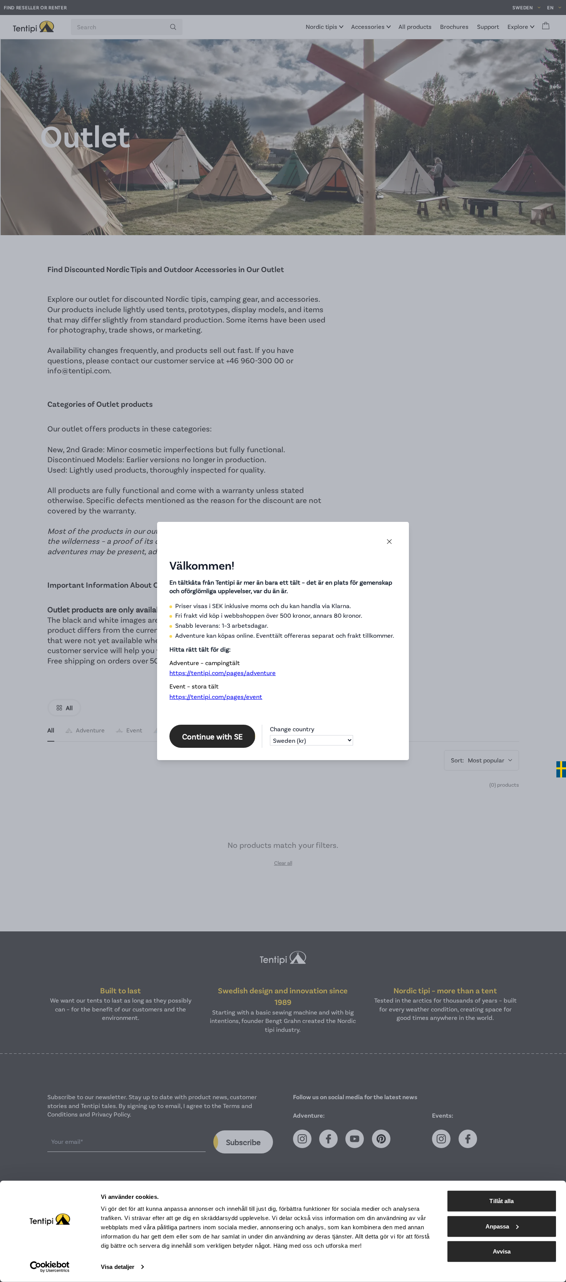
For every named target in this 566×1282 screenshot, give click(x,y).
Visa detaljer (117, 1267)
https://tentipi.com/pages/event (215, 696)
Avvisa (502, 1251)
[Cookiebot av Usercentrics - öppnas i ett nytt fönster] (50, 1267)
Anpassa (497, 1226)
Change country (292, 728)
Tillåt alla (501, 1201)
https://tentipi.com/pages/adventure (222, 672)
